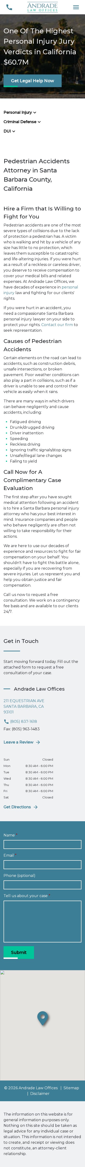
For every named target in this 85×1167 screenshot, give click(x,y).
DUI (7, 131)
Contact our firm (57, 325)
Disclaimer (40, 1093)
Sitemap (71, 1088)
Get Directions (17, 807)
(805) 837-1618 (23, 721)
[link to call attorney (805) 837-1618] (9, 7)
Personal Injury (18, 112)
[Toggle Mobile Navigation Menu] (76, 7)
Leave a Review (18, 742)
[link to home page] (42, 7)
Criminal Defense (20, 122)
